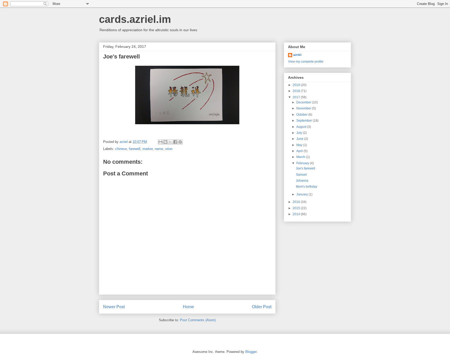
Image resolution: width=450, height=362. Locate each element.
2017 (297, 97)
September (304, 120)
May (299, 145)
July (299, 133)
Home (188, 307)
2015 (297, 208)
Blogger (251, 352)
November (304, 108)
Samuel (301, 174)
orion (168, 149)
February (303, 163)
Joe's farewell (305, 168)
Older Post (261, 307)
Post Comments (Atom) (198, 320)
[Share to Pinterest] (180, 141)
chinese (121, 149)
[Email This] (160, 141)
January (302, 194)
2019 (297, 85)
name (159, 149)
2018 (297, 91)
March (301, 157)
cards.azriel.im (135, 19)
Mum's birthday (306, 186)
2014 (297, 214)
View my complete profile (305, 61)
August (301, 127)
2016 (297, 202)
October (302, 114)
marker (147, 149)
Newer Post (114, 307)
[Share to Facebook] (175, 141)
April (300, 151)
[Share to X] (170, 141)
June (300, 139)
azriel (297, 55)
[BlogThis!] (165, 141)
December (304, 102)
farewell (134, 149)
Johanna (302, 180)
